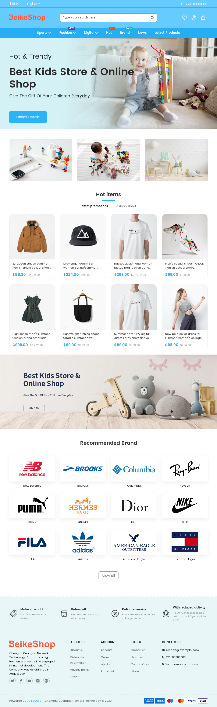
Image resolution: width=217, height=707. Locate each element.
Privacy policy (79, 670)
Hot (110, 31)
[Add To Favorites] (37, 262)
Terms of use (140, 664)
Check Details (28, 116)
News (142, 32)
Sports (42, 32)
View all (108, 575)
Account (106, 650)
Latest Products (167, 32)
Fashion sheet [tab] (125, 206)
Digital (89, 32)
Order (74, 677)
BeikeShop (34, 701)
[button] (203, 18)
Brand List (107, 671)
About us (76, 650)
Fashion (66, 31)
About (135, 671)
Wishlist (106, 664)
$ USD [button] (14, 4)
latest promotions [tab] (94, 206)
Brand (126, 31)
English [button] (32, 4)
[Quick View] (27, 262)
